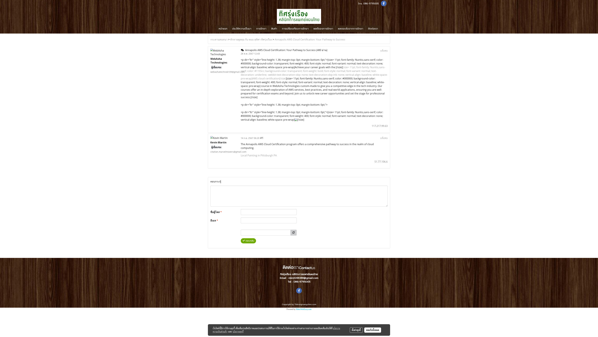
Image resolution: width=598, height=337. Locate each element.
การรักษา (261, 29)
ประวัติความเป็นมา (241, 29)
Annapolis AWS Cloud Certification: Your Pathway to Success (310, 39)
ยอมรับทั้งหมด (372, 330)
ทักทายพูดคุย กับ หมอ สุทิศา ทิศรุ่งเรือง (251, 39)
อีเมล (214, 220)
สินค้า (274, 29)
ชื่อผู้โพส (216, 212)
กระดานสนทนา (219, 39)
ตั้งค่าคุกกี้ (356, 330)
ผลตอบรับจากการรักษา (350, 29)
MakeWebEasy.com (303, 309)
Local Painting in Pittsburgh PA (259, 155)
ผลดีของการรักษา (323, 29)
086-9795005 (371, 3)
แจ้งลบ (384, 50)
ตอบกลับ (249, 240)
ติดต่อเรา (373, 29)
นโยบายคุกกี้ (238, 331)
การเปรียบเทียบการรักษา (295, 29)
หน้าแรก (223, 29)
